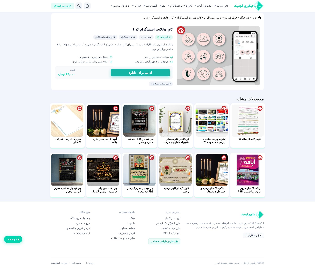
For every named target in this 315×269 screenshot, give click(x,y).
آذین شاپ (164, 37)
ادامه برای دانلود (140, 72)
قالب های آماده (204, 5)
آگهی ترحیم (151, 5)
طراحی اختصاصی (59, 263)
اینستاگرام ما (251, 235)
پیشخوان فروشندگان (80, 218)
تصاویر (137, 5)
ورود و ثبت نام (61, 5)
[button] (218, 55)
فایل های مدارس (121, 5)
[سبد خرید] (87, 5)
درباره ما (90, 263)
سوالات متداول (127, 228)
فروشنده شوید (83, 223)
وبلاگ (132, 218)
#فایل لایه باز (146, 37)
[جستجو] (78, 5)
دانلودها (131, 223)
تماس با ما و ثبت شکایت (123, 238)
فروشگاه (245, 17)
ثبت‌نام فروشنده (82, 233)
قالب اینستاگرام (213, 17)
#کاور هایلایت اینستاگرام (105, 37)
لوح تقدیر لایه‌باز (172, 218)
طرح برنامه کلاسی (171, 228)
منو (163, 5)
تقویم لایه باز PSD (171, 233)
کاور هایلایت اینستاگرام (181, 5)
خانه (254, 17)
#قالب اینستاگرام (128, 37)
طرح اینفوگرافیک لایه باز (168, 223)
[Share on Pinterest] (260, 108)
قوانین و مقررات (127, 233)
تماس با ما (77, 263)
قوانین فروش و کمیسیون (78, 228)
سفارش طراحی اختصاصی (163, 241)
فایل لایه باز (222, 5)
